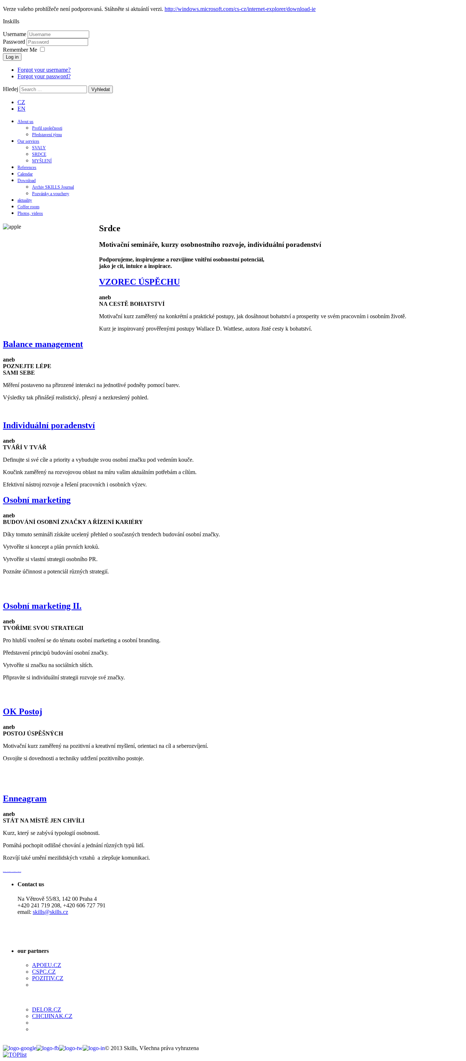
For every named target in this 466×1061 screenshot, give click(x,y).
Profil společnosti (47, 128)
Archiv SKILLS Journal (53, 187)
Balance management (43, 344)
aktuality (24, 200)
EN (21, 109)
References (26, 167)
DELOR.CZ (46, 1009)
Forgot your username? (44, 70)
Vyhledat (100, 89)
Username (14, 34)
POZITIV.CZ (47, 978)
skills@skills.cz (50, 912)
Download (26, 180)
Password (15, 42)
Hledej (10, 89)
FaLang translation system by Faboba (12, 871)
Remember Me (20, 50)
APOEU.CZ (46, 965)
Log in (12, 57)
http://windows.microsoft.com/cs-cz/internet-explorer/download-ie (240, 9)
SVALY (39, 147)
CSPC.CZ (44, 972)
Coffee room (28, 206)
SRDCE (39, 154)
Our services (28, 141)
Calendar (25, 174)
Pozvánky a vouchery (50, 193)
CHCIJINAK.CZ (52, 1016)
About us (25, 121)
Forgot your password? (44, 76)
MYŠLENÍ (42, 160)
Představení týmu (47, 134)
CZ (21, 102)
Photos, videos (30, 213)
